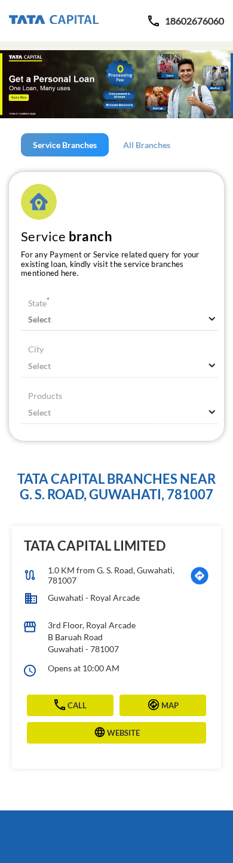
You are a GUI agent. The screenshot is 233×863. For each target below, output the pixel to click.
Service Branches (65, 145)
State (39, 303)
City (36, 349)
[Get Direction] (199, 575)
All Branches (146, 145)
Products (45, 396)
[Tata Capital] (54, 20)
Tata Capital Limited (94, 546)
